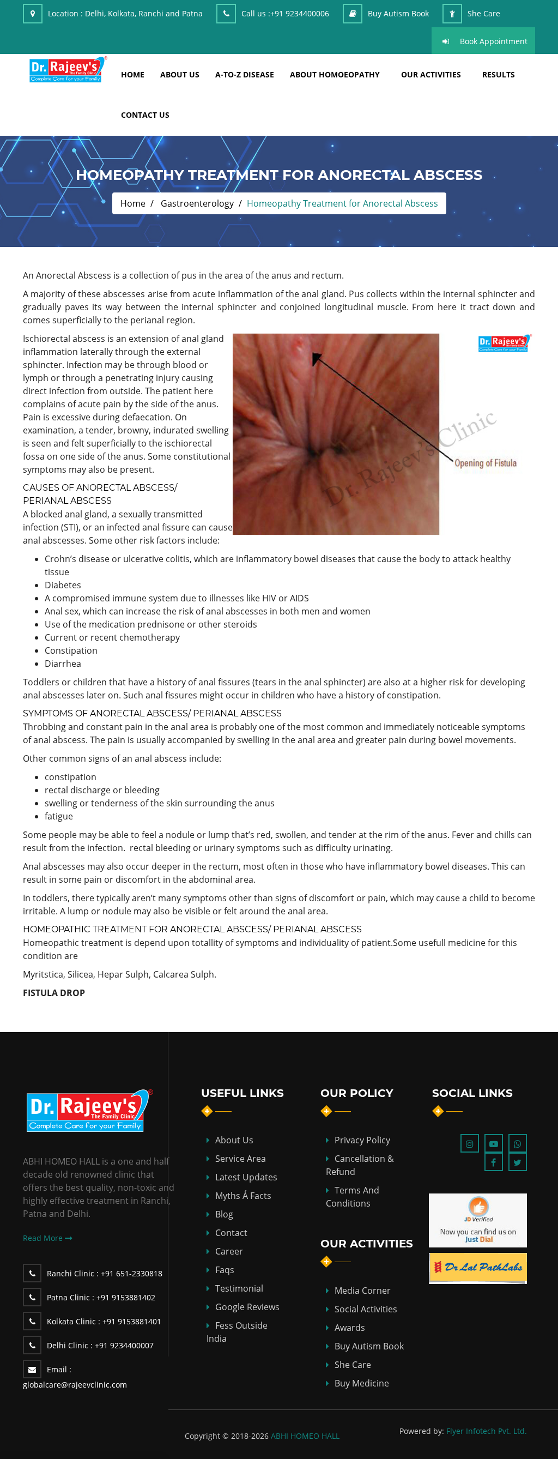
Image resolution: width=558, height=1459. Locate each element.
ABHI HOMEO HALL (305, 1436)
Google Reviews (247, 1307)
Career (229, 1251)
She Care (484, 13)
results (498, 74)
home (132, 74)
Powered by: (421, 1431)
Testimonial (239, 1288)
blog (224, 1214)
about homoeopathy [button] (335, 74)
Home (132, 203)
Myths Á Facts (243, 1196)
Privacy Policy (362, 1140)
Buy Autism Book (398, 13)
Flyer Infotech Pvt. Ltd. (486, 1431)
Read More (44, 1238)
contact (231, 1233)
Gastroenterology (197, 203)
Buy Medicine (362, 1383)
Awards (350, 1328)
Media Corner (363, 1291)
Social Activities (366, 1309)
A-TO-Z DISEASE (244, 74)
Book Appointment (493, 41)
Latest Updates (246, 1177)
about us (179, 74)
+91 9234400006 (299, 13)
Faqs (224, 1270)
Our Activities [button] (431, 74)
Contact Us (145, 115)
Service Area (240, 1159)
